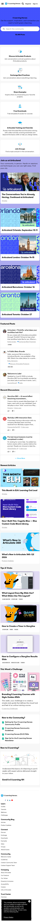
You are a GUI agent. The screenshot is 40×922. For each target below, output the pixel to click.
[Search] (23, 4)
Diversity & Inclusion (7, 881)
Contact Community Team (9, 862)
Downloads (4, 838)
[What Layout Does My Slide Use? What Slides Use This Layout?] (20, 580)
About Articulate (6, 872)
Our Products (5, 875)
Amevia (10, 408)
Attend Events (5, 849)
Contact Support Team (8, 865)
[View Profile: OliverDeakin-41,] (5, 438)
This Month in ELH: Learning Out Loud (19, 490)
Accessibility (5, 884)
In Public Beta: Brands (16, 351)
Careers (3, 887)
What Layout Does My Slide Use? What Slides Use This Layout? (18, 594)
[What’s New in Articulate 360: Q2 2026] (20, 542)
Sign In (35, 4)
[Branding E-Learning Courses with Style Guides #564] (20, 682)
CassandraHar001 (13, 427)
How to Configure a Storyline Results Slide (20, 658)
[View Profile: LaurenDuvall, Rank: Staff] (5, 375)
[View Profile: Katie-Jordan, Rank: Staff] (5, 331)
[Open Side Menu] (2, 3)
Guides (3, 806)
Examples (4, 841)
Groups (3, 846)
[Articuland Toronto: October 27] (20, 302)
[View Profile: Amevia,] (5, 397)
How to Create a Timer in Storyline (18, 626)
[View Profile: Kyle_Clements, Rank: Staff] (5, 352)
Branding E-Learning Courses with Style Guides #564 (18, 695)
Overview (4, 897)
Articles (4, 201)
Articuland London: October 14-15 (18, 257)
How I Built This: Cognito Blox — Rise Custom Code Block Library (19, 522)
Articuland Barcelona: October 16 (18, 287)
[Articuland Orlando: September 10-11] (20, 217)
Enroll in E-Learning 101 (13, 779)
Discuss (3, 832)
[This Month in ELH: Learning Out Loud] (20, 478)
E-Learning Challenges (10, 708)
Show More (21, 458)
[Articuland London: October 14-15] (20, 245)
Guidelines (4, 859)
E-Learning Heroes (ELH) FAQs (17, 734)
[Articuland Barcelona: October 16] (20, 274)
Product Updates (8, 561)
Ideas (2, 844)
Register (28, 4)
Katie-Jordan (11, 341)
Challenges (4, 815)
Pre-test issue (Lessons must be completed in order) (19, 438)
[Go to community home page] (13, 3)
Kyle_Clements (12, 361)
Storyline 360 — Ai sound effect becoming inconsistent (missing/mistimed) (19, 397)
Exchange (4, 835)
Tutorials (3, 809)
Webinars (4, 812)
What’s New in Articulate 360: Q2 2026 (18, 556)
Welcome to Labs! (14, 374)
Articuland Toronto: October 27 (17, 314)
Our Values (4, 878)
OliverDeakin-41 (12, 448)
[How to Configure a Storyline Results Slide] (20, 644)
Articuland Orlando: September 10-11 (20, 230)
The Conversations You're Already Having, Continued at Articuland (18, 195)
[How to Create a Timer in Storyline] (20, 613)
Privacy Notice (8, 917)
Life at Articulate (6, 890)
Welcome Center (6, 856)
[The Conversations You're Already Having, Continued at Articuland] (20, 182)
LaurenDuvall (12, 383)
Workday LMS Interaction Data (19, 418)
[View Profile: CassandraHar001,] (5, 419)
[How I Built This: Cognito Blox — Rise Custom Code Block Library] (20, 508)
